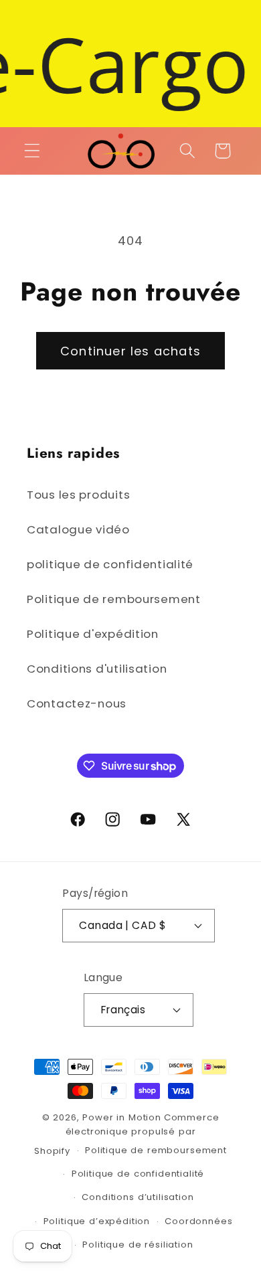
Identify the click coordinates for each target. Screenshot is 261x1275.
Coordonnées (198, 1221)
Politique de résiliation (137, 1244)
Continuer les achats (130, 351)
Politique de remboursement (114, 599)
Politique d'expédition (93, 634)
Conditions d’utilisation (137, 1197)
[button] (32, 151)
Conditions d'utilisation (97, 669)
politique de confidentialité (110, 564)
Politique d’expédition (97, 1221)
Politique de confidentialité (138, 1173)
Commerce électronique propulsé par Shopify (126, 1134)
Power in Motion (121, 1117)
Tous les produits (78, 495)
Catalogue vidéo (78, 529)
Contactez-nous (76, 703)
